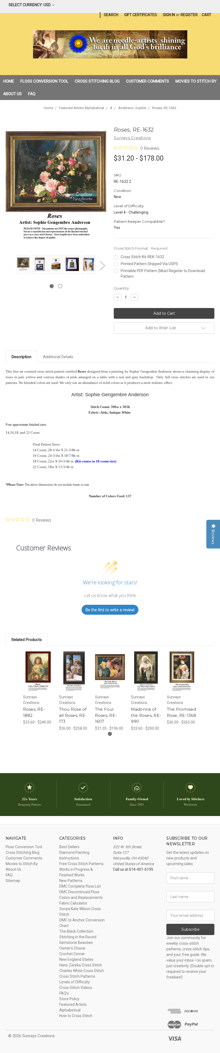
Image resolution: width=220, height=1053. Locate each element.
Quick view (38, 665)
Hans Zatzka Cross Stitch (80, 965)
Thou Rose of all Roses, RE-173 (73, 715)
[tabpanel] (23, 265)
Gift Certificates (140, 15)
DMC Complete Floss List (80, 886)
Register (189, 15)
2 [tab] (60, 286)
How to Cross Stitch (75, 1016)
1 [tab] (52, 286)
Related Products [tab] (27, 639)
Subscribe (190, 929)
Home (8, 81)
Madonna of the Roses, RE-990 (146, 715)
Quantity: (122, 288)
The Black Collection (76, 931)
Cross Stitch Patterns (77, 976)
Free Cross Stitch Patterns (81, 864)
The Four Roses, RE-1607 (106, 715)
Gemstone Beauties (76, 942)
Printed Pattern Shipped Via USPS (149, 264)
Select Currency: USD (30, 5)
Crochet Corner (72, 954)
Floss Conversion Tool (44, 81)
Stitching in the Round (77, 937)
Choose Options (38, 678)
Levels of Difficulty (74, 982)
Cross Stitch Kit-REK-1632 (142, 257)
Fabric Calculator (73, 903)
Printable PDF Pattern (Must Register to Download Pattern (163, 274)
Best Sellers (69, 847)
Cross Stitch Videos (75, 987)
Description (21, 356)
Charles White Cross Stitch (81, 971)
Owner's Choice (72, 948)
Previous (9, 265)
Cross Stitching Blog (97, 81)
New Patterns (70, 880)
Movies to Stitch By (196, 81)
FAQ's (64, 993)
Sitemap (13, 880)
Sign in (169, 15)
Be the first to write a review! (110, 609)
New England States (76, 959)
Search (111, 15)
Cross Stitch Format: (140, 248)
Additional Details (58, 356)
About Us (12, 93)
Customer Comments (147, 81)
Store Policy (69, 999)
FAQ (31, 93)
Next (102, 265)
